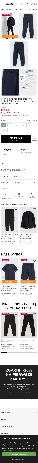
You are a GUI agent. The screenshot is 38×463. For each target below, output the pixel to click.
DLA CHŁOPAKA (18, 9)
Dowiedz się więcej (7, 450)
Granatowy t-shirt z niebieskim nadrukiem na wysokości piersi (8, 288)
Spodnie (35, 9)
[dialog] (19, 449)
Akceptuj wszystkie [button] (19, 454)
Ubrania (27, 9)
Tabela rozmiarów (31, 120)
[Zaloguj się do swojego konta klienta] (26, 4)
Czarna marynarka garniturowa (26, 235)
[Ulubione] (31, 4)
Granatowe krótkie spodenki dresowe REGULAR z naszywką (28, 288)
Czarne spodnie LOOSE (27, 340)
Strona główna (6, 9)
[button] (35, 4)
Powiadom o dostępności (16, 139)
